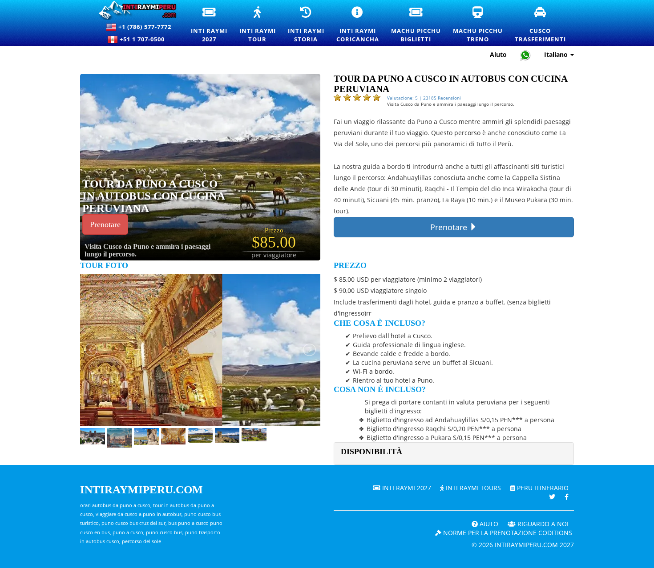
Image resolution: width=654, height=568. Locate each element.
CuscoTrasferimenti (541, 25)
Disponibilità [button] (371, 451)
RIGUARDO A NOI (542, 524)
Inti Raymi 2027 (405, 488)
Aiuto (498, 54)
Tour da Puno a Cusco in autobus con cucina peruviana (153, 196)
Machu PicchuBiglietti (416, 25)
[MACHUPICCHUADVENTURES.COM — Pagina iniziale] (134, 10)
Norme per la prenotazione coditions (506, 532)
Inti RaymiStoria (306, 25)
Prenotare (105, 224)
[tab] (453, 453)
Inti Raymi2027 (209, 25)
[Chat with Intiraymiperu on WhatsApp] (525, 55)
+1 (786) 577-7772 (144, 27)
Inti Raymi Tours (472, 488)
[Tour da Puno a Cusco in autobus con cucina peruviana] (222, 166)
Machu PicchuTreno (478, 25)
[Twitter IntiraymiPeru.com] (552, 496)
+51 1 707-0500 (144, 39)
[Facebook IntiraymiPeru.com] (566, 496)
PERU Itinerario (542, 488)
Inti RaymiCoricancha (358, 25)
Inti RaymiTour (258, 25)
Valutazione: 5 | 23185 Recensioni (424, 98)
